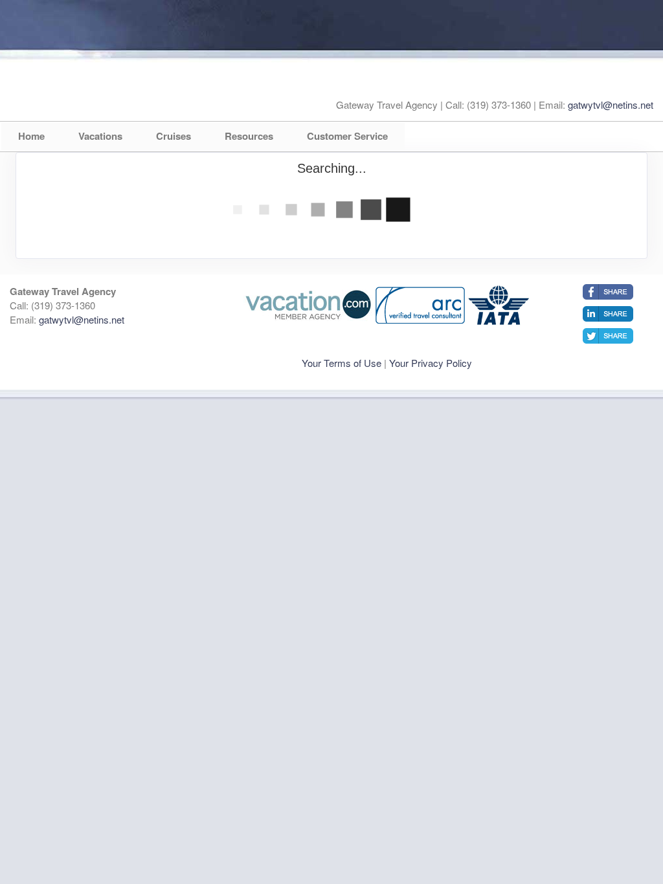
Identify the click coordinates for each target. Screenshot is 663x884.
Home (31, 136)
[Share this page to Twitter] (608, 336)
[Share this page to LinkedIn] (608, 314)
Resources (249, 136)
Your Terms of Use (341, 363)
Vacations (100, 136)
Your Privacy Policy (430, 363)
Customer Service (347, 136)
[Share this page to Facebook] (608, 292)
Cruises (173, 136)
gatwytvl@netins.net (610, 104)
